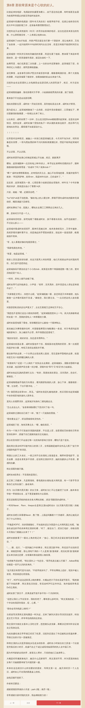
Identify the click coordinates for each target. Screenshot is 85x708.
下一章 (58, 703)
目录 (28, 703)
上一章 (12, 703)
